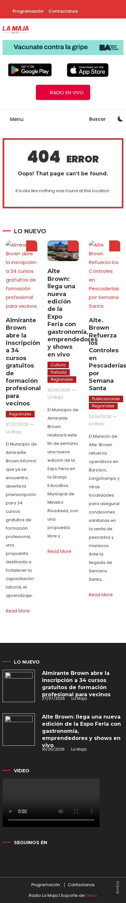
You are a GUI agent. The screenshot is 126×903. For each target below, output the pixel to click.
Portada (59, 372)
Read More (18, 611)
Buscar (98, 119)
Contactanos (63, 11)
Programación (28, 11)
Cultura (58, 365)
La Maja (13, 432)
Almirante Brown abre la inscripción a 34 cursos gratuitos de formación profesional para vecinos (23, 362)
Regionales (20, 414)
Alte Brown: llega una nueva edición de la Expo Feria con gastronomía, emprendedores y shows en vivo (81, 731)
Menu (16, 119)
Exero (91, 895)
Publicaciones (106, 399)
